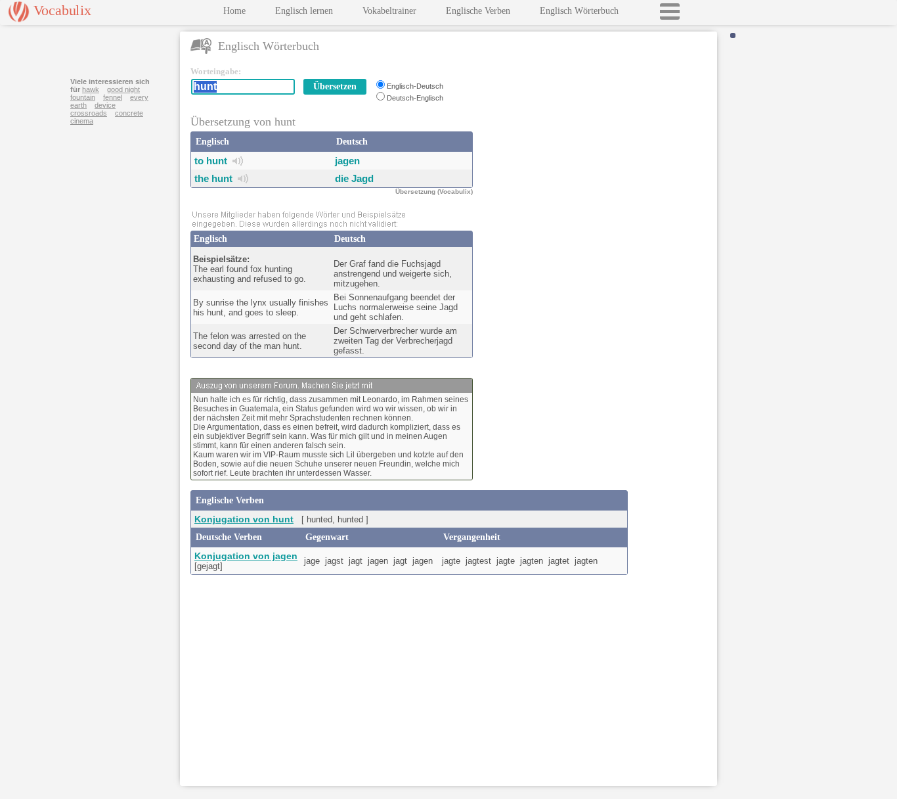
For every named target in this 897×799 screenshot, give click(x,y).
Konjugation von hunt (244, 519)
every (139, 97)
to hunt (210, 160)
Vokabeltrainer (389, 11)
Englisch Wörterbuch (579, 11)
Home (234, 11)
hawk (90, 89)
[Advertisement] (597, 148)
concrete (129, 113)
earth (78, 105)
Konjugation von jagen (245, 556)
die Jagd (354, 178)
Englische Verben (478, 11)
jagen (347, 160)
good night (123, 89)
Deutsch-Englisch (415, 98)
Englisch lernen (304, 11)
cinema (81, 121)
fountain (82, 97)
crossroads (88, 113)
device (105, 105)
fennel (112, 97)
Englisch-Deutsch (415, 86)
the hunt (213, 178)
